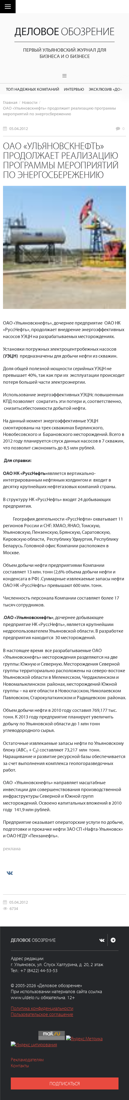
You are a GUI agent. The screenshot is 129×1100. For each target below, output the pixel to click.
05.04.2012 (18, 128)
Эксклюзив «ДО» (105, 89)
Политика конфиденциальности (42, 1008)
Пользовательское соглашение (42, 1014)
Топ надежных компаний (32, 89)
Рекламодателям (27, 1059)
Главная (10, 102)
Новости (30, 102)
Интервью (74, 89)
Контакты (20, 1065)
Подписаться (65, 1083)
